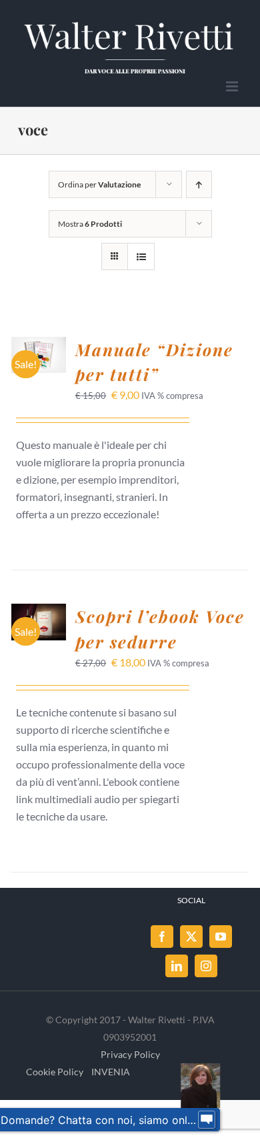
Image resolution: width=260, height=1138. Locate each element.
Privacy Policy (130, 1054)
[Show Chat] (206, 1120)
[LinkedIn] (176, 966)
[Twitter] (191, 936)
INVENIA (110, 1071)
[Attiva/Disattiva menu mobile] (233, 86)
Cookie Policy (54, 1071)
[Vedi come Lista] (141, 256)
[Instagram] (206, 966)
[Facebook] (162, 936)
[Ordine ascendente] (199, 184)
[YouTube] (220, 936)
